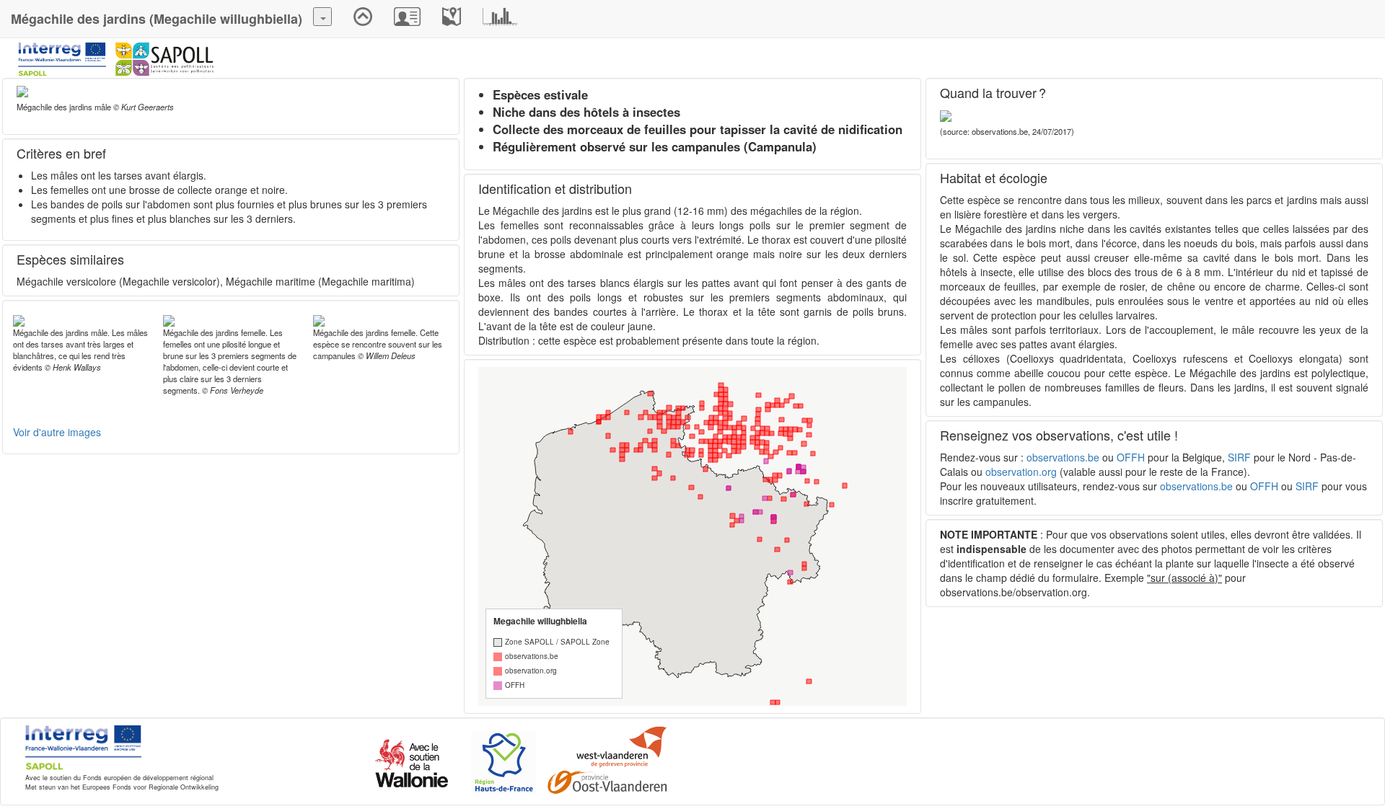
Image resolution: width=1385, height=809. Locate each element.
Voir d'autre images (57, 432)
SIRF (1239, 457)
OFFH (1131, 457)
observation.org (1021, 471)
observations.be (1062, 457)
